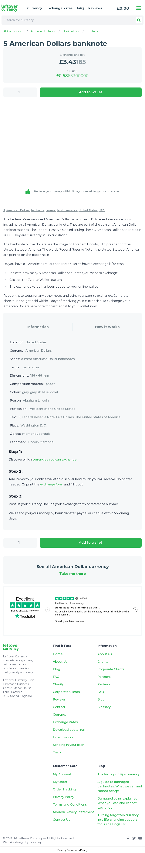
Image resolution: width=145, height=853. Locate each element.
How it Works (107, 327)
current (51, 210)
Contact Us (61, 819)
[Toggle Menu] (138, 8)
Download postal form (70, 729)
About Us (60, 661)
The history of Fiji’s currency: (119, 774)
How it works (63, 737)
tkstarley (35, 842)
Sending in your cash (68, 745)
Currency (34, 8)
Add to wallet (90, 92)
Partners (104, 677)
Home (57, 654)
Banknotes (70, 31)
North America (67, 210)
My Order (60, 782)
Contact (59, 707)
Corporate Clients (66, 692)
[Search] (139, 20)
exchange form (51, 484)
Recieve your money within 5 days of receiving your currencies (77, 191)
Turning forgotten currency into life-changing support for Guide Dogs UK (118, 819)
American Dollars (42, 31)
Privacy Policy (63, 797)
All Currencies (12, 31)
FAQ (80, 8)
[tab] (37, 327)
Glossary (104, 707)
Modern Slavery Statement (73, 812)
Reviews (95, 8)
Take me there (72, 574)
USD (102, 210)
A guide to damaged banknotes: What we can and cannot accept (119, 786)
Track (57, 752)
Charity (58, 684)
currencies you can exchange (54, 459)
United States (88, 210)
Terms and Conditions (70, 804)
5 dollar (91, 31)
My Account (62, 774)
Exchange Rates (59, 8)
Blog (56, 669)
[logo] (11, 8)
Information (38, 327)
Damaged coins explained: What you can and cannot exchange (117, 803)
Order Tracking (64, 789)
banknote (37, 210)
